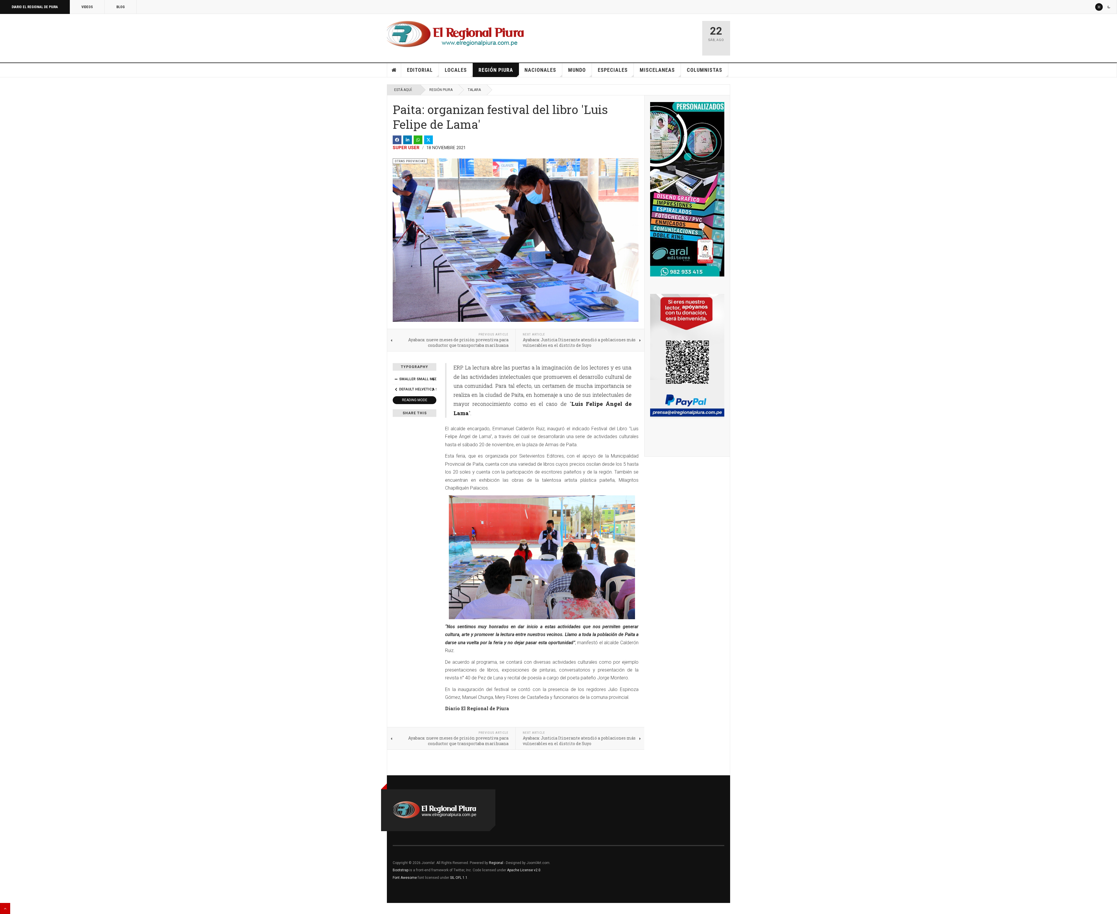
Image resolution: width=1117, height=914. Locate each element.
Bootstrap (400, 870)
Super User (406, 147)
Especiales (613, 70)
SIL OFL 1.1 (458, 878)
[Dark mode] (1109, 7)
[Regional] (455, 34)
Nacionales (540, 70)
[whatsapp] (418, 139)
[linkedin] (407, 139)
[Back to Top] (5, 908)
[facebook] (397, 139)
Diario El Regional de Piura (35, 7)
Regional (496, 863)
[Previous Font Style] (396, 389)
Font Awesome (405, 878)
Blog (120, 7)
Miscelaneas (657, 70)
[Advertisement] (629, 35)
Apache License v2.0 (523, 870)
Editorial (420, 70)
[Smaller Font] (396, 379)
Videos (87, 7)
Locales (456, 70)
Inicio (394, 70)
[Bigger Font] (433, 379)
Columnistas (704, 70)
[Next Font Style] (433, 389)
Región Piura (496, 70)
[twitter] (428, 139)
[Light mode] (1099, 7)
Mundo (577, 70)
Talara (474, 90)
